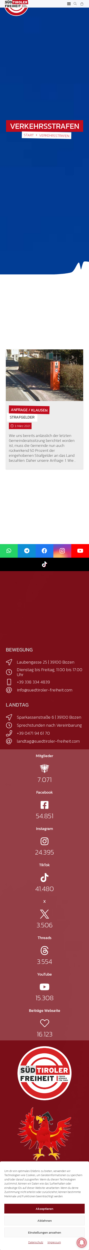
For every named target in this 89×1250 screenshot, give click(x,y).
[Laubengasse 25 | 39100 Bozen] (11, 662)
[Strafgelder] (44, 375)
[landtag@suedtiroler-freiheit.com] (11, 741)
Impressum (54, 1242)
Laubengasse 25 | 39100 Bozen (45, 662)
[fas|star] (44, 768)
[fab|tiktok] (44, 877)
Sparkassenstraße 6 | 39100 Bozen (49, 717)
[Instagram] (62, 551)
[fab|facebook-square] (44, 805)
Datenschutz (35, 1242)
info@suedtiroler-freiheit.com (44, 690)
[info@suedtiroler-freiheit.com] (11, 690)
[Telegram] (26, 551)
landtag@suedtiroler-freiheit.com (48, 741)
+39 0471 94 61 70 (33, 733)
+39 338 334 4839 (33, 682)
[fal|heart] (44, 1023)
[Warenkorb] (81, 4)
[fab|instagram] (44, 841)
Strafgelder (22, 417)
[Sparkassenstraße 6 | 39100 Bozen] (11, 717)
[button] (69, 4)
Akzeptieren (44, 1208)
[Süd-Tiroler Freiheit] (44, 1073)
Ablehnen (44, 1220)
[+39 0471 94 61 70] (11, 733)
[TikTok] (44, 564)
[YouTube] (80, 551)
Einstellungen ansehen (44, 1232)
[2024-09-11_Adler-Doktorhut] (44, 1134)
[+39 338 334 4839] (11, 682)
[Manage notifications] (81, 1242)
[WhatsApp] (9, 551)
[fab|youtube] (45, 986)
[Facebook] (44, 551)
